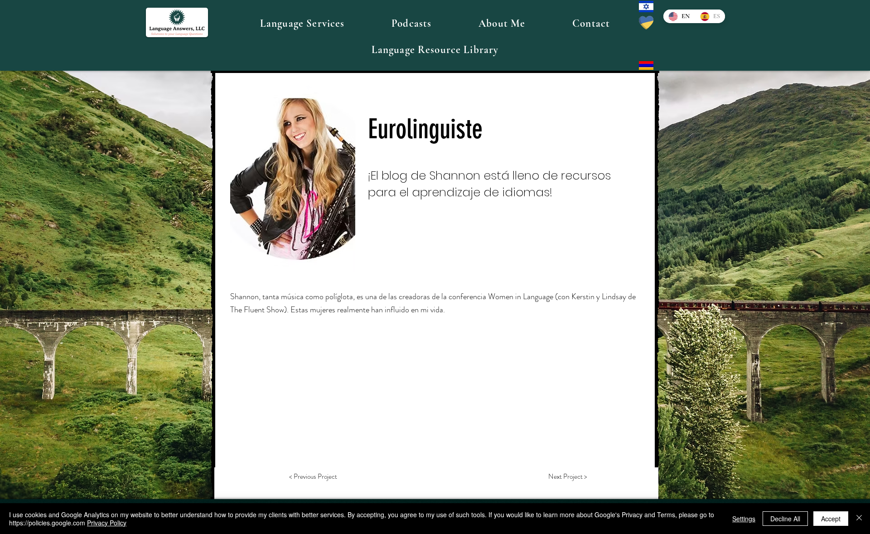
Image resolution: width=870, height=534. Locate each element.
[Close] (859, 518)
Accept (831, 518)
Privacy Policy (106, 522)
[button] (302, 23)
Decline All (785, 518)
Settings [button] (743, 518)
